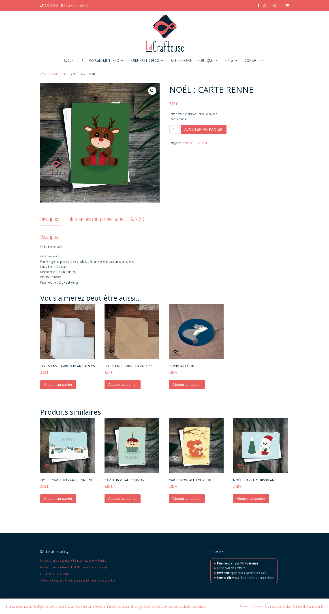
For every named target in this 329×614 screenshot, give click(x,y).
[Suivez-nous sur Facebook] (258, 5)
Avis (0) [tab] (137, 219)
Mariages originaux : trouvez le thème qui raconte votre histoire (73, 560)
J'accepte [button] (243, 606)
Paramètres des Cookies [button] (278, 606)
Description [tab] (50, 219)
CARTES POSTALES (60, 74)
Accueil (44, 74)
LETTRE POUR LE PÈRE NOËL (54, 574)
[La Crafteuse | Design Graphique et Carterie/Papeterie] (164, 32)
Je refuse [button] (257, 606)
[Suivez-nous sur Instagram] (264, 5)
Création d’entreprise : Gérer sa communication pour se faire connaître (77, 580)
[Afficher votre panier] (286, 5)
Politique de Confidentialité (308, 606)
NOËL (208, 143)
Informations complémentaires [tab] (95, 219)
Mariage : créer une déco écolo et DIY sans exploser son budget (73, 567)
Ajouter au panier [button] (58, 384)
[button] (152, 91)
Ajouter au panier (203, 129)
